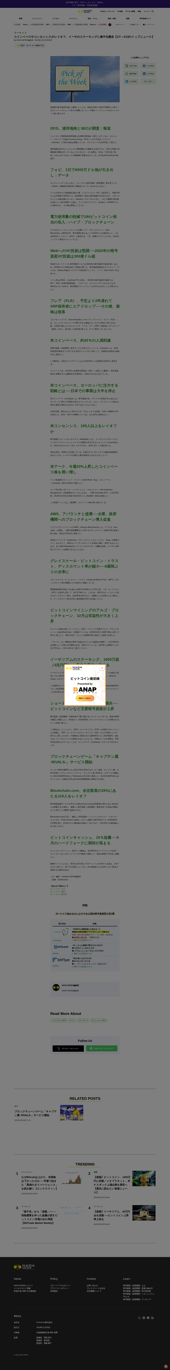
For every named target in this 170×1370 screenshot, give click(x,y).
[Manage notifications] (166, 1366)
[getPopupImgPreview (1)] (85, 685)
